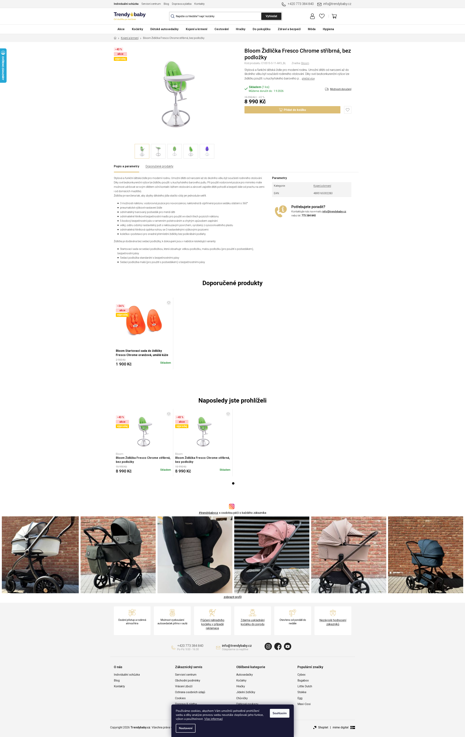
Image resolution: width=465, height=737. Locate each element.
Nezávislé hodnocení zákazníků (332, 622)
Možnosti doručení (340, 89)
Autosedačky (244, 674)
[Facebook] (278, 646)
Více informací (213, 719)
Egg (299, 698)
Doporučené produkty (159, 166)
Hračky (240, 686)
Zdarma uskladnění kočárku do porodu (253, 622)
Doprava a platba (181, 3)
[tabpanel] (143, 442)
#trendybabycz (208, 513)
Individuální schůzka (126, 3)
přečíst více (308, 78)
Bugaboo (303, 680)
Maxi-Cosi (304, 704)
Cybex (301, 674)
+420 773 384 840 (301, 4)
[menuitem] (121, 29)
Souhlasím (280, 713)
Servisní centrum (151, 3)
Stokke (301, 692)
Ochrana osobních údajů (190, 692)
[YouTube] (287, 646)
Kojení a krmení (322, 185)
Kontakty (199, 3)
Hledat (271, 16)
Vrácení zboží (183, 686)
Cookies (180, 698)
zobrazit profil (233, 597)
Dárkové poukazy (247, 704)
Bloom (305, 63)
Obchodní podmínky (187, 680)
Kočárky (241, 680)
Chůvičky (242, 698)
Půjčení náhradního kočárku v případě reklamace (212, 624)
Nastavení (185, 728)
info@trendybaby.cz (337, 4)
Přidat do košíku (295, 110)
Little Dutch (304, 686)
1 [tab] (233, 483)
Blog (166, 3)
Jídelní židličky (245, 692)
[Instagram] (268, 646)
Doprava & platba (186, 704)
